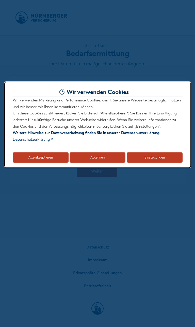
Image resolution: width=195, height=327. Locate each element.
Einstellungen (154, 157)
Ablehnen (97, 157)
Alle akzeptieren (40, 157)
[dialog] (98, 125)
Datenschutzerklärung (31, 139)
